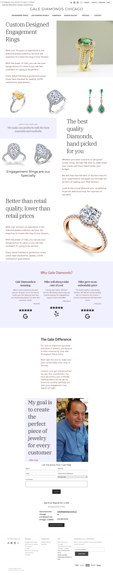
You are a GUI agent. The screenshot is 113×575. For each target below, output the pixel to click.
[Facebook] (74, 3)
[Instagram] (78, 3)
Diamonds (56, 15)
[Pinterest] (71, 3)
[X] (81, 3)
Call (9, 5)
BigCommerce (17, 568)
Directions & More (56, 525)
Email (20, 5)
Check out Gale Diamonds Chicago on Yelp (65, 557)
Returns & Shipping (31, 550)
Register (102, 2)
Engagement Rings (20, 15)
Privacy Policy (29, 553)
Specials (85, 15)
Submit (56, 491)
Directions (28, 5)
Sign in (94, 2)
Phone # (60, 468)
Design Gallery (70, 15)
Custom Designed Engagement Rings (27, 32)
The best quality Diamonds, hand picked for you (82, 136)
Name (27, 468)
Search (86, 2)
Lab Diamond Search (40, 15)
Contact (97, 15)
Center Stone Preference (65, 473)
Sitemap (27, 555)
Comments (29, 479)
